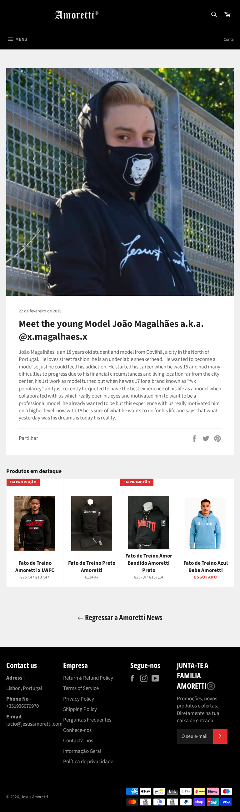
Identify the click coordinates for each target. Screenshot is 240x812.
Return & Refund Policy (88, 678)
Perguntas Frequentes (87, 720)
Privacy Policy (78, 699)
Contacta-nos (78, 740)
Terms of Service (81, 688)
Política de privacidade (88, 761)
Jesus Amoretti (34, 797)
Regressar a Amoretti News (123, 617)
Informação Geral (82, 751)
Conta (229, 39)
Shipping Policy (80, 709)
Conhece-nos (77, 730)
